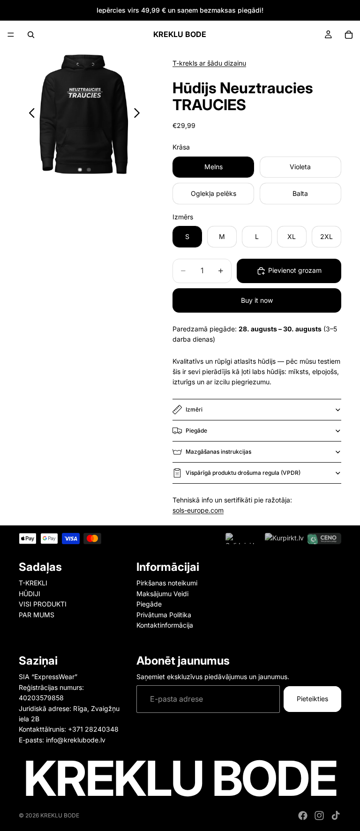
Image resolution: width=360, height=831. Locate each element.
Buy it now (257, 300)
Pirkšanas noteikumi (166, 583)
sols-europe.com (198, 510)
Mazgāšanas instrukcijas (218, 451)
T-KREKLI (33, 583)
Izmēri (194, 409)
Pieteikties (312, 699)
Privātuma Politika (163, 614)
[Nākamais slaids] (139, 114)
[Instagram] (319, 815)
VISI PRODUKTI (43, 604)
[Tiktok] (335, 815)
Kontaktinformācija (164, 625)
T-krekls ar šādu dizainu (209, 63)
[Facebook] (302, 815)
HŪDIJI (29, 594)
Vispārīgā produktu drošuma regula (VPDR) (243, 472)
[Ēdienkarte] (11, 34)
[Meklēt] (31, 34)
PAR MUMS (36, 614)
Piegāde (196, 430)
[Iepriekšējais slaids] (29, 114)
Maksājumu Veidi (162, 594)
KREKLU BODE (59, 815)
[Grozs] (348, 34)
